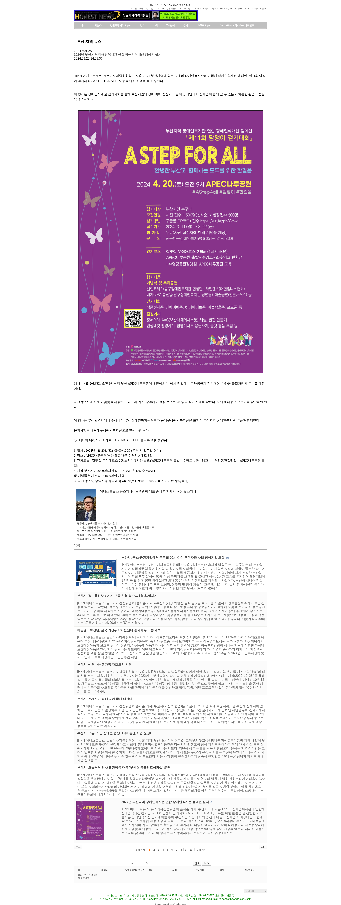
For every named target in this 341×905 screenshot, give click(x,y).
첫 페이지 (140, 849)
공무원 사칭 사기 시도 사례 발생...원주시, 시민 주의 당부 (106, 539)
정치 (151, 870)
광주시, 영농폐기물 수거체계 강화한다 (97, 523)
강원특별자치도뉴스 (135, 870)
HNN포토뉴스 (250, 870)
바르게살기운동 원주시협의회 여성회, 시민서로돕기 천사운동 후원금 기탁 (116, 527)
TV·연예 (200, 870)
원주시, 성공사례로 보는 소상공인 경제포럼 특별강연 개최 (107, 535)
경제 (222, 870)
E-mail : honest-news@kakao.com (170, 904)
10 (191, 849)
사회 (174, 870)
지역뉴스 (105, 870)
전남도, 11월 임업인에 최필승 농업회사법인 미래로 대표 (106, 531)
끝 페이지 (201, 849)
